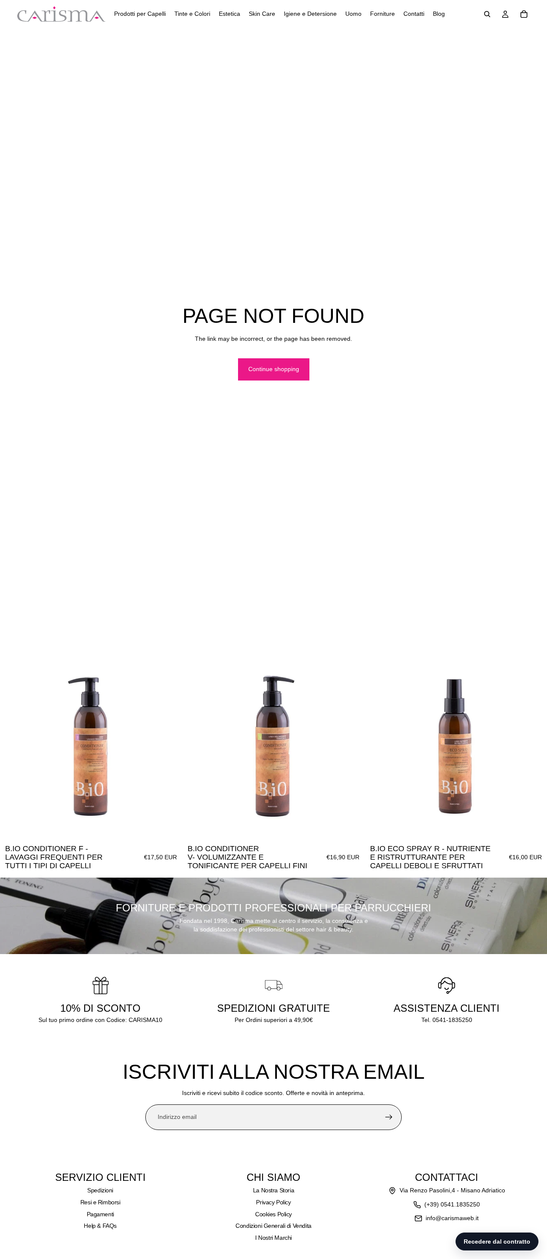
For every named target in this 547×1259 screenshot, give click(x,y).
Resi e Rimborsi (100, 1202)
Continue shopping (273, 369)
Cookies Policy (273, 1214)
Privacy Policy (273, 1202)
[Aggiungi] (533, 826)
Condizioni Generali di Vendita (273, 1225)
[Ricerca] (487, 14)
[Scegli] (168, 826)
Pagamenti (100, 1214)
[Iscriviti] (389, 1117)
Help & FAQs (100, 1225)
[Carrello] (524, 14)
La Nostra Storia (273, 1190)
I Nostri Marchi (273, 1237)
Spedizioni (100, 1190)
